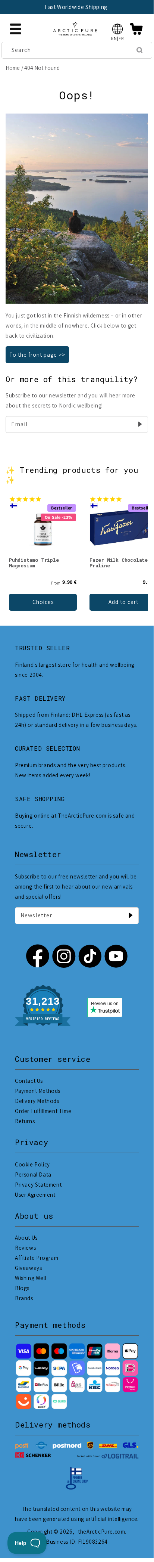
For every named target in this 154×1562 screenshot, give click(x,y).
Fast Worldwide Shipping (76, 6)
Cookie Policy (32, 1164)
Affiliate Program (36, 1257)
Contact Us (29, 1080)
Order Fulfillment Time (43, 1111)
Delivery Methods (37, 1100)
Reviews (25, 1247)
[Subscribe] (140, 424)
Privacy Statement (38, 1184)
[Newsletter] (130, 915)
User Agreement (35, 1194)
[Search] (139, 50)
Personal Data (33, 1174)
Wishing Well (30, 1277)
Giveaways (28, 1267)
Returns (25, 1121)
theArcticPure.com (101, 1531)
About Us (26, 1237)
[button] (117, 28)
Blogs (22, 1288)
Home (13, 67)
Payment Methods (37, 1090)
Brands (24, 1298)
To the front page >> (37, 354)
